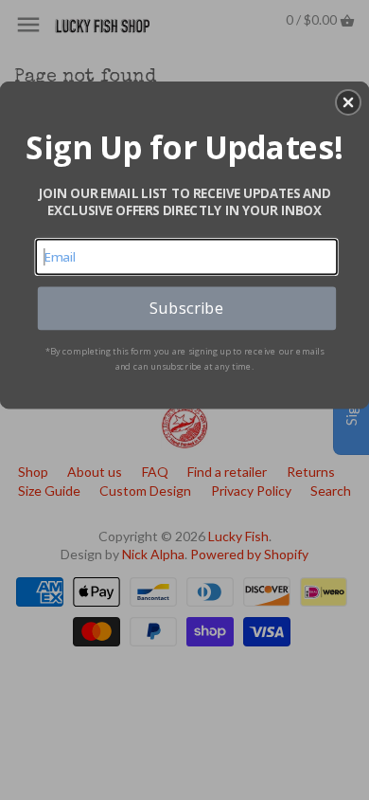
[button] (348, 102)
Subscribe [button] (186, 307)
